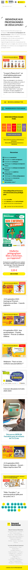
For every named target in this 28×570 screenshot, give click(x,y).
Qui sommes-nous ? (12, 531)
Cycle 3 (14, 127)
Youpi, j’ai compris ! (12, 552)
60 (25, 507)
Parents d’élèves (17, 533)
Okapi (11, 561)
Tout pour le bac (19, 562)
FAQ (11, 533)
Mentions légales (18, 534)
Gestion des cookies (15, 539)
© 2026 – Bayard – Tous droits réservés (16, 541)
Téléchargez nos (12, 173)
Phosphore (11, 562)
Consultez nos (13, 159)
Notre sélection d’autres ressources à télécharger (14, 143)
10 (8, 504)
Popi (20, 547)
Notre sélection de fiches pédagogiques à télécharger (14, 140)
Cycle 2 (9, 128)
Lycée (24, 128)
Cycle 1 (4, 128)
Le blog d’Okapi (17, 561)
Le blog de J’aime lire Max (15, 555)
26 (21, 504)
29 (6, 507)
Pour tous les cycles (14, 134)
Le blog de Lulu (12, 553)
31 (12, 507)
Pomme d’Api (15, 548)
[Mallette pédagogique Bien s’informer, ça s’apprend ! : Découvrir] (14, 244)
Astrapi (20, 552)
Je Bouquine (19, 559)
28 (3, 507)
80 (12, 510)
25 (18, 504)
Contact (20, 531)
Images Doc (15, 556)
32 (15, 507)
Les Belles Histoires (15, 550)
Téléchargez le (15, 164)
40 (19, 507)
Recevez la (10, 157)
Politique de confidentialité (15, 537)
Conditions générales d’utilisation (15, 536)
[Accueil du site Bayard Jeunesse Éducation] (9, 1)
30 (9, 507)
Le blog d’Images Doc (15, 558)
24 (15, 504)
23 (12, 504)
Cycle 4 (19, 127)
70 (9, 510)
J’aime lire (19, 553)
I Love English (11, 559)
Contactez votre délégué (14, 567)
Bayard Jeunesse (13, 547)
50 (22, 507)
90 (15, 510)
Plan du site (10, 534)
